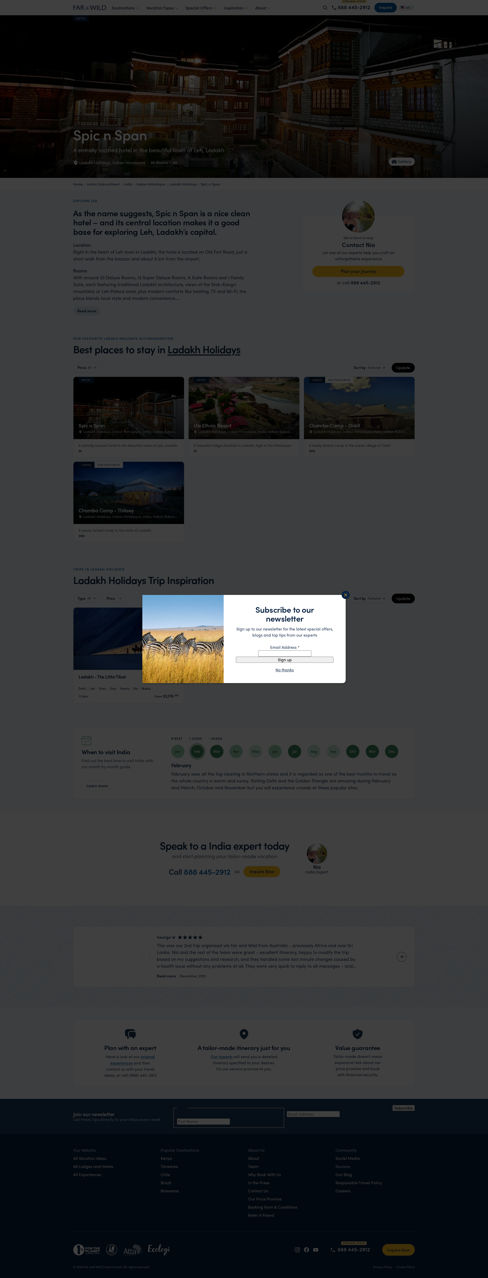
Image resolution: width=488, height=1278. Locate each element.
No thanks (285, 670)
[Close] (346, 595)
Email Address (284, 647)
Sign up (285, 660)
